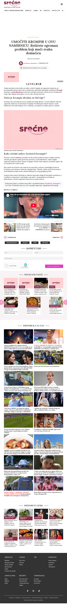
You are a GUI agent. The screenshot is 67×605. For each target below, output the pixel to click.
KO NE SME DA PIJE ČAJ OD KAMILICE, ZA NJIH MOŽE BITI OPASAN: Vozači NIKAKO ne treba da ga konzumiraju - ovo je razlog (56, 292)
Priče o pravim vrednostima (13, 10)
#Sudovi (25, 242)
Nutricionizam (8, 566)
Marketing (17, 597)
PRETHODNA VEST (9, 221)
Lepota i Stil (56, 10)
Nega (6, 579)
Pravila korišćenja (26, 597)
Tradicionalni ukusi (25, 538)
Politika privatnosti (53, 597)
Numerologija (37, 581)
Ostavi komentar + (54, 266)
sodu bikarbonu (17, 92)
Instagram (56, 183)
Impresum (11, 597)
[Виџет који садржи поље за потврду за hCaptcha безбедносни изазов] (16, 266)
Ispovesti (21, 562)
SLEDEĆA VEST (58, 221)
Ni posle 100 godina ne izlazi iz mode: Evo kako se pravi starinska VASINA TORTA (56, 523)
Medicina (7, 560)
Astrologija (39, 576)
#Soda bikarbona (12, 242)
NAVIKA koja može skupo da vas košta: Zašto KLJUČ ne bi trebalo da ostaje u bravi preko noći (23, 227)
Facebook (48, 183)
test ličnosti (37, 583)
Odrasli (22, 287)
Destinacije (51, 562)
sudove (18, 158)
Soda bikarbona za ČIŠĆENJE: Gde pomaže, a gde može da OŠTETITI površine (10, 311)
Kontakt (46, 597)
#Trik (35, 242)
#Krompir (45, 242)
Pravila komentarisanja (37, 597)
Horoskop (38, 518)
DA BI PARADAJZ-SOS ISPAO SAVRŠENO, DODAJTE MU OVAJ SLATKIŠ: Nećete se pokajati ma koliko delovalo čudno (10, 292)
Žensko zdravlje (9, 564)
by (30, 63)
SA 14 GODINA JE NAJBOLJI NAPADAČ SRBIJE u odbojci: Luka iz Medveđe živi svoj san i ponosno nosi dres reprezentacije (10, 544)
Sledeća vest (56, 237)
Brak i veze (22, 560)
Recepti (22, 576)
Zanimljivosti (52, 566)
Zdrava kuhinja (23, 581)
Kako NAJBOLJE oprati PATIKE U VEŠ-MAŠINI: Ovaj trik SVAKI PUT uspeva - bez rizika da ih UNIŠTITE (10, 523)
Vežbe (6, 569)
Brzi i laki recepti (23, 579)
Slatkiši (37, 287)
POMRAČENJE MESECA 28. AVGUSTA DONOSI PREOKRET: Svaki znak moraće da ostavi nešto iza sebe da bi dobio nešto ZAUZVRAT (40, 523)
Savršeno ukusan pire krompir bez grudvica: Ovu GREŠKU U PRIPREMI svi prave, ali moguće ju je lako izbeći (42, 227)
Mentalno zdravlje (9, 562)
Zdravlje (28, 10)
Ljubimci (51, 564)
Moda (6, 583)
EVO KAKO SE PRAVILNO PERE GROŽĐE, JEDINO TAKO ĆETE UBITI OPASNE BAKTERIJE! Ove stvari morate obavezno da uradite (25, 292)
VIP (41, 10)
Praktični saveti (33, 37)
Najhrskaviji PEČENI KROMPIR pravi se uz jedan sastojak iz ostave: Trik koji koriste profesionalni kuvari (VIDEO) (33, 311)
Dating (21, 564)
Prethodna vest (12, 237)
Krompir (60, 90)
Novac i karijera (52, 560)
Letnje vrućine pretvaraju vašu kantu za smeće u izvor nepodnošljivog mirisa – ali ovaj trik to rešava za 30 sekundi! (56, 311)
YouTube (8, 185)
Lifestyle (46, 10)
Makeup (7, 581)
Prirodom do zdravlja (23, 518)
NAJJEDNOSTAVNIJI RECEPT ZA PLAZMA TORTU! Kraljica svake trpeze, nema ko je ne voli (40, 292)
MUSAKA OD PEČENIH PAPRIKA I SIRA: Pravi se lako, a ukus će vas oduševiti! (25, 543)
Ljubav (35, 10)
